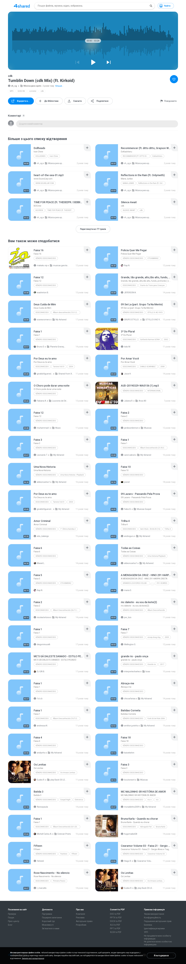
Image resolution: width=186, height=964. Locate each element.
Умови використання (154, 914)
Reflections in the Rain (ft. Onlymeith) (152, 183)
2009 (167, 637)
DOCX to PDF (116, 921)
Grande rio (151, 664)
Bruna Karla (160, 827)
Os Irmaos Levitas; (67, 773)
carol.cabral (129, 455)
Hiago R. (128, 861)
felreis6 (40, 861)
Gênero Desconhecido (46, 285)
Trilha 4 (168, 529)
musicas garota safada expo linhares (61, 265)
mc (157, 800)
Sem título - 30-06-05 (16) (150, 529)
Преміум (12, 914)
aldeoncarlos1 (43, 482)
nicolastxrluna (43, 617)
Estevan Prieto (64, 834)
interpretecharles (132, 671)
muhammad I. (43, 428)
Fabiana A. (41, 401)
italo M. (127, 346)
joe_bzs (127, 617)
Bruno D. (40, 346)
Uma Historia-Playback (156, 556)
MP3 (11, 91)
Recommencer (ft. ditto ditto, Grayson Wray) (136, 156)
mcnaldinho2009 (132, 807)
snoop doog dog (153, 637)
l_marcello (41, 888)
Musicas (148, 428)
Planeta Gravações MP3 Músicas (58, 346)
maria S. (128, 590)
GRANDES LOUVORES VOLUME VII (136, 583)
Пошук (11, 917)
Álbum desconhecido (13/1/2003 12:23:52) (66, 312)
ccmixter (32, 91)
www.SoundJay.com (45, 183)
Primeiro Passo (59, 881)
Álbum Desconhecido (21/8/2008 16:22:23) (153, 448)
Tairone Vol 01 (59, 367)
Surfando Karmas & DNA (150, 340)
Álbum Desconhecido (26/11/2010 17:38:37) (66, 610)
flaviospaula (42, 807)
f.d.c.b (39, 698)
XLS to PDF (115, 925)
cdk (42, 91)
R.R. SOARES (162, 583)
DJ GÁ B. (41, 671)
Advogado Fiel (146, 827)
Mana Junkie (128, 183)
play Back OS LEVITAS (58, 780)
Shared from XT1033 (66, 374)
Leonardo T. (42, 455)
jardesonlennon (131, 428)
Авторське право (84, 921)
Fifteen (74, 854)
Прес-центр (13, 921)
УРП (146, 932)
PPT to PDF (115, 928)
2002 (166, 340)
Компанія (80, 914)
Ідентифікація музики (154, 928)
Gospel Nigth (65, 800)
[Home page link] (22, 5)
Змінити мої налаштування (33, 958)
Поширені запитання (52, 917)
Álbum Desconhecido (156, 610)
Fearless (63, 854)
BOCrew (39, 210)
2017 (162, 664)
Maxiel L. (41, 563)
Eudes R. (41, 780)
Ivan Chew (54, 156)
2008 (162, 367)
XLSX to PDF (115, 932)
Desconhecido (129, 285)
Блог (10, 925)
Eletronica (79, 800)
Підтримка (47, 914)
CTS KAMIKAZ (153, 258)
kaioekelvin (129, 753)
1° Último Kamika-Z (68, 529)
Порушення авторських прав (157, 921)
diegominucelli (43, 644)
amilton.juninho (131, 725)
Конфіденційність (152, 917)
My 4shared (61, 319)
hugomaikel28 (130, 834)
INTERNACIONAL (154, 391)
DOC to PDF (115, 914)
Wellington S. (130, 644)
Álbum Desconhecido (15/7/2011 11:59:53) (66, 718)
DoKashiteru (157, 156)
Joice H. (127, 374)
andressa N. (42, 725)
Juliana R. (128, 401)
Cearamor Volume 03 (156, 854)
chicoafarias (129, 698)
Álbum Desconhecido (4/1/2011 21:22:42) (66, 827)
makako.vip (42, 265)
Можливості (48, 925)
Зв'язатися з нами (50, 928)
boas (148, 671)
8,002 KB (21, 91)
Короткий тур (48, 921)
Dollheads (40, 156)
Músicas (144, 780)
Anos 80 (142, 401)
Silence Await (129, 210)
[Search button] (150, 5)
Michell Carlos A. (44, 834)
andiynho (41, 753)
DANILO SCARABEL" (148, 367)
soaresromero (43, 319)
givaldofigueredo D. (45, 374)
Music (58, 428)
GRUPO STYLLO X (132, 319)
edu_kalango (43, 536)
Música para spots (32, 86)
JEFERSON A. (130, 292)
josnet (127, 482)
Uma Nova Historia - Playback (72, 475)
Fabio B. (127, 509)
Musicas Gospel (144, 509)
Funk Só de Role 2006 (156, 718)
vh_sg (14, 86)
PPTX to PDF (116, 917)
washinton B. (43, 292)
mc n (149, 800)
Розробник (81, 925)
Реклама (80, 917)
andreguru (129, 536)
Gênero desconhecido (46, 258)
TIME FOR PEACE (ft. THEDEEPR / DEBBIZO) (61, 210)
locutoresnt (129, 780)
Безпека (148, 925)
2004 (71, 367)
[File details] (19, 155)
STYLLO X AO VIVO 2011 (153, 319)
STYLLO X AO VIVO (155, 312)
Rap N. (127, 265)
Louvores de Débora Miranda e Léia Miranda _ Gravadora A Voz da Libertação (60, 401)
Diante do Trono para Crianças (152, 285)
